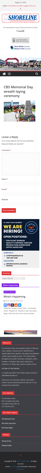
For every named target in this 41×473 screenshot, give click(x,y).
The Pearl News (7, 428)
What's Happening (9, 292)
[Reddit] (16, 305)
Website (5, 199)
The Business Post (8, 419)
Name (5, 179)
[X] (12, 305)
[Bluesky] (19, 305)
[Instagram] (9, 305)
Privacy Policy (7, 445)
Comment (6, 150)
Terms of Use (6, 441)
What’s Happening (14, 296)
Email (4, 189)
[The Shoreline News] (20, 59)
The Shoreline (19, 301)
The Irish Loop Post (9, 423)
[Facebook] (5, 305)
